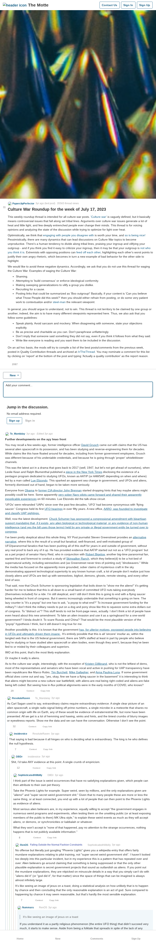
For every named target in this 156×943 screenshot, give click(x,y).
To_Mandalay (42, 698)
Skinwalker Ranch (77, 558)
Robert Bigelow (95, 554)
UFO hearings (53, 508)
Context (30, 691)
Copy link (45, 691)
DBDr (51, 775)
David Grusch (90, 445)
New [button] (12, 375)
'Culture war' (99, 216)
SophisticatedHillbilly (99, 845)
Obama (29, 490)
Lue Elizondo (39, 480)
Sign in (30, 420)
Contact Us (109, 5)
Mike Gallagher (78, 672)
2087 (15, 364)
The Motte (38, 5)
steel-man (59, 302)
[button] (21, 203)
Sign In (128, 5)
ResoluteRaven (41, 733)
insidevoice (34, 756)
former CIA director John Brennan (60, 490)
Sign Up (144, 5)
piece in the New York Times (84, 472)
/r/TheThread (86, 351)
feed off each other (88, 252)
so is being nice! (135, 235)
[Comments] (95, 5)
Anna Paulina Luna (107, 672)
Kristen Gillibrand (96, 663)
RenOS (43, 907)
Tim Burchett (59, 672)
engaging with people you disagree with (68, 235)
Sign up (14, 420)
